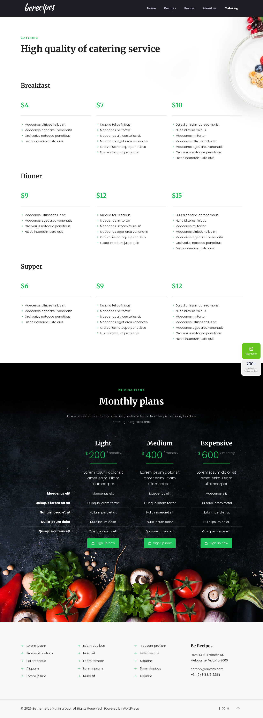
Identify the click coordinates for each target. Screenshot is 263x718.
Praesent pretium (40, 653)
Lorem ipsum (36, 645)
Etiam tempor (93, 661)
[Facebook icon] (219, 708)
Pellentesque (36, 661)
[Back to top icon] (238, 708)
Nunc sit (89, 653)
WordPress (131, 708)
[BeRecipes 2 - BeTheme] (40, 8)
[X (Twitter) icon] (223, 708)
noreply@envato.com (207, 669)
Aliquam (33, 668)
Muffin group (61, 708)
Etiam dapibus (94, 645)
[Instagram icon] (228, 708)
